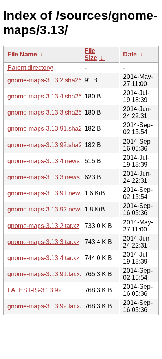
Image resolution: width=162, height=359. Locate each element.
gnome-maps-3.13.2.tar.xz (43, 225)
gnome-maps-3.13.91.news (45, 193)
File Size (91, 54)
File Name (22, 54)
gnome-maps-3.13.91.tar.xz (45, 274)
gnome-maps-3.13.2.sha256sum (52, 80)
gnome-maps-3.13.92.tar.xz (45, 306)
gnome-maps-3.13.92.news (45, 209)
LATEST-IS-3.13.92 (34, 290)
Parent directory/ (30, 67)
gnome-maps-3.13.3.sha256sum (52, 112)
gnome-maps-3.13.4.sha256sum (52, 96)
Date (130, 54)
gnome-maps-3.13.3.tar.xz (43, 242)
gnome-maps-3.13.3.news (43, 177)
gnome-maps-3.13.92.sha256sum (54, 145)
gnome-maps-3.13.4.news (43, 161)
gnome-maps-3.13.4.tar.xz (43, 258)
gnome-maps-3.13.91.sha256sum (54, 128)
